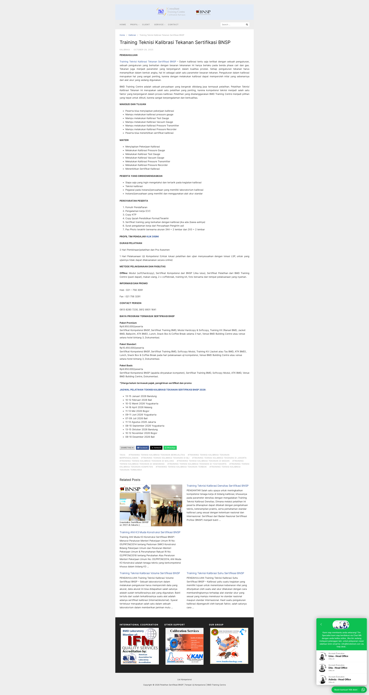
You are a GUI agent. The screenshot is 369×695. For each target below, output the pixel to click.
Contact (173, 24)
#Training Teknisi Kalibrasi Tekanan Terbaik (181, 467)
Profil (134, 24)
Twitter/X (157, 448)
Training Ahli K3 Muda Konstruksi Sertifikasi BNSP (150, 532)
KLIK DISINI (152, 236)
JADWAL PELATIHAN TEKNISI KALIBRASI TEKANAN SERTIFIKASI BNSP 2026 (163, 389)
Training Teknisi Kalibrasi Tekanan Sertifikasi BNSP (148, 61)
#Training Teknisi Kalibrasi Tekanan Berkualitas (157, 455)
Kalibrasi (132, 35)
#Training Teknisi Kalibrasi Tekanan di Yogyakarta (197, 464)
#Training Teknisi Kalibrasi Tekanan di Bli (165, 458)
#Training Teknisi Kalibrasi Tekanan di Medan (203, 461)
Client (146, 24)
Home (123, 24)
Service (159, 24)
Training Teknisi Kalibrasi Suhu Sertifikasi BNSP (215, 573)
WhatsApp (171, 448)
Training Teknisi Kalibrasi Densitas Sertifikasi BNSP (217, 485)
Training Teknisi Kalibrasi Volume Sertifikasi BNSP (150, 573)
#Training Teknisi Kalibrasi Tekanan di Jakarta (219, 458)
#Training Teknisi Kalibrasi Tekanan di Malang (147, 461)
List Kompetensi (184, 679)
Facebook (143, 448)
